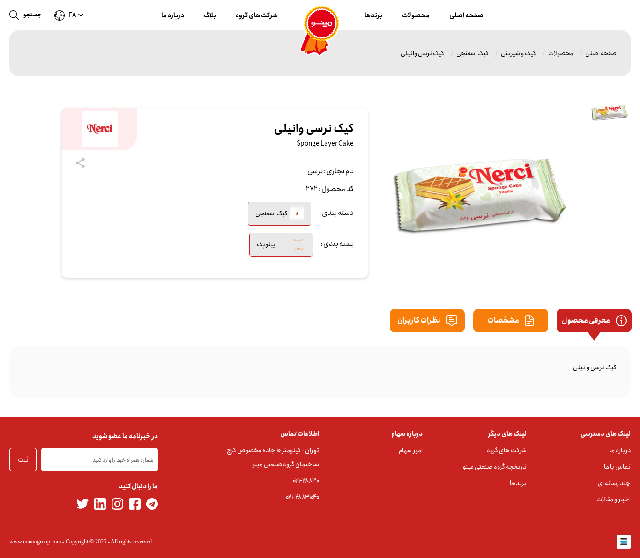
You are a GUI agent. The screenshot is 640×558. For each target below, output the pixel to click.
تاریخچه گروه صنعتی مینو (495, 467)
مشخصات (503, 320)
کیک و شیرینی (518, 53)
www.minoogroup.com (35, 541)
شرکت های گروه (257, 15)
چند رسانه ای (614, 483)
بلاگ (210, 15)
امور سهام (411, 450)
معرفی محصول (586, 320)
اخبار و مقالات (613, 499)
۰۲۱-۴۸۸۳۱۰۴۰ (302, 497)
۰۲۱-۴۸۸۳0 (306, 481)
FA (72, 15)
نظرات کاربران (419, 320)
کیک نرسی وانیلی (422, 53)
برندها (373, 15)
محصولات (416, 15)
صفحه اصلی (466, 15)
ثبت (23, 460)
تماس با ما (617, 467)
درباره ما (172, 15)
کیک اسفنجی (472, 53)
